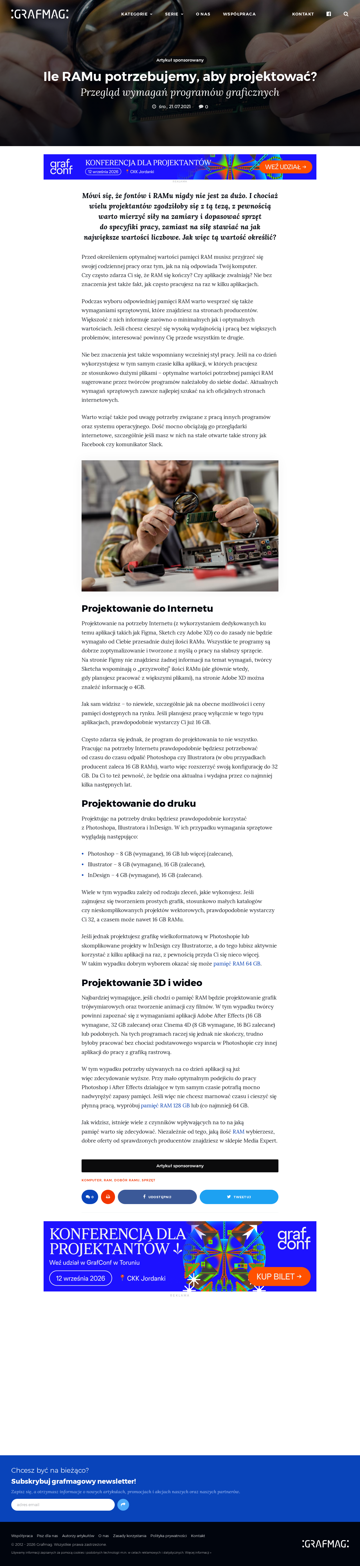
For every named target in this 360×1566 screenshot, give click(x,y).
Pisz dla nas (47, 1535)
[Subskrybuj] (123, 1505)
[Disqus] (180, 1376)
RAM (238, 1131)
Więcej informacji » (198, 1552)
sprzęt (149, 1180)
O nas (203, 14)
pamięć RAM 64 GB (236, 963)
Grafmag (44, 1544)
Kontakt (303, 14)
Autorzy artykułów (78, 1535)
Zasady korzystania (129, 1535)
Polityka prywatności (168, 1535)
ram (108, 1180)
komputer (92, 1180)
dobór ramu (127, 1180)
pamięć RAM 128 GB (165, 1105)
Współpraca (239, 14)
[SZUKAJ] (346, 14)
